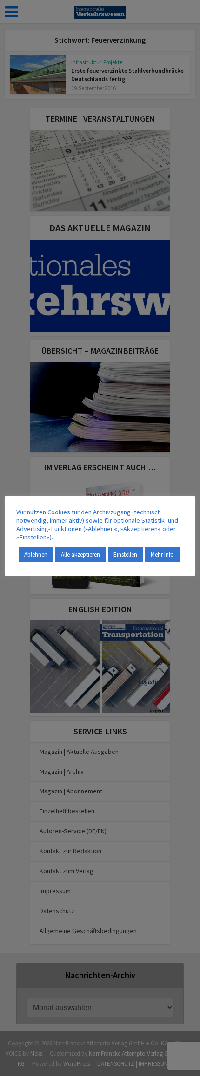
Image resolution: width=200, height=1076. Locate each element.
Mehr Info (162, 554)
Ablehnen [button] (35, 554)
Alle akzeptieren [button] (80, 554)
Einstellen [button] (125, 554)
